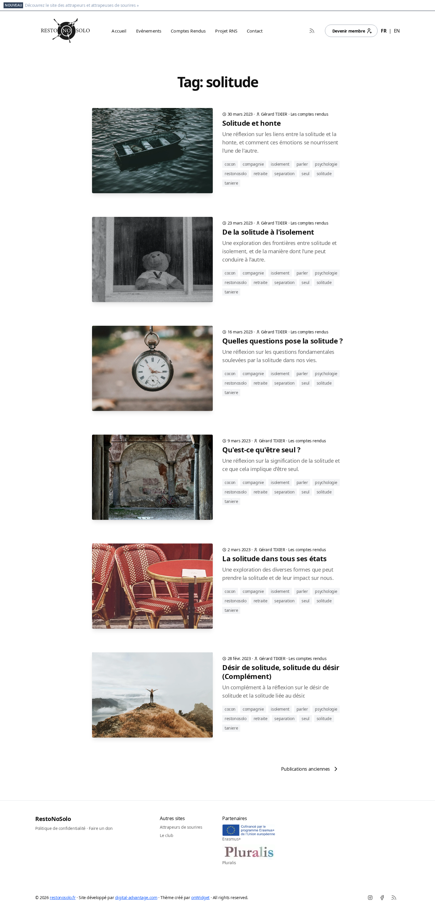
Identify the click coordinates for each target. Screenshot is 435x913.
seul (305, 173)
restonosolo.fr (62, 897)
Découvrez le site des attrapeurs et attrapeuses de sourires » (82, 5)
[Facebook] (382, 898)
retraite (261, 173)
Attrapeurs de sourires (181, 827)
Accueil (119, 31)
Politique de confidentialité (60, 828)
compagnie (253, 164)
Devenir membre (348, 31)
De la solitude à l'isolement (268, 232)
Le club (166, 835)
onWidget (200, 897)
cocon (230, 164)
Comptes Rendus (188, 31)
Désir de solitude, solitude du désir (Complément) (280, 672)
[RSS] (394, 898)
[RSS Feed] (312, 31)
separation (284, 173)
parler (302, 164)
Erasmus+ (231, 839)
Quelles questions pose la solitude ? (282, 340)
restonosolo (235, 173)
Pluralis (229, 862)
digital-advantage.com (136, 897)
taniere (231, 183)
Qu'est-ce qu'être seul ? (261, 449)
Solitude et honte (251, 123)
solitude (324, 173)
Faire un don (100, 828)
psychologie (326, 164)
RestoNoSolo (53, 819)
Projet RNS (226, 31)
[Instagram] (370, 898)
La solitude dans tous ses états (274, 558)
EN (397, 31)
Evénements (149, 31)
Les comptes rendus (309, 114)
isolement (280, 164)
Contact (254, 31)
